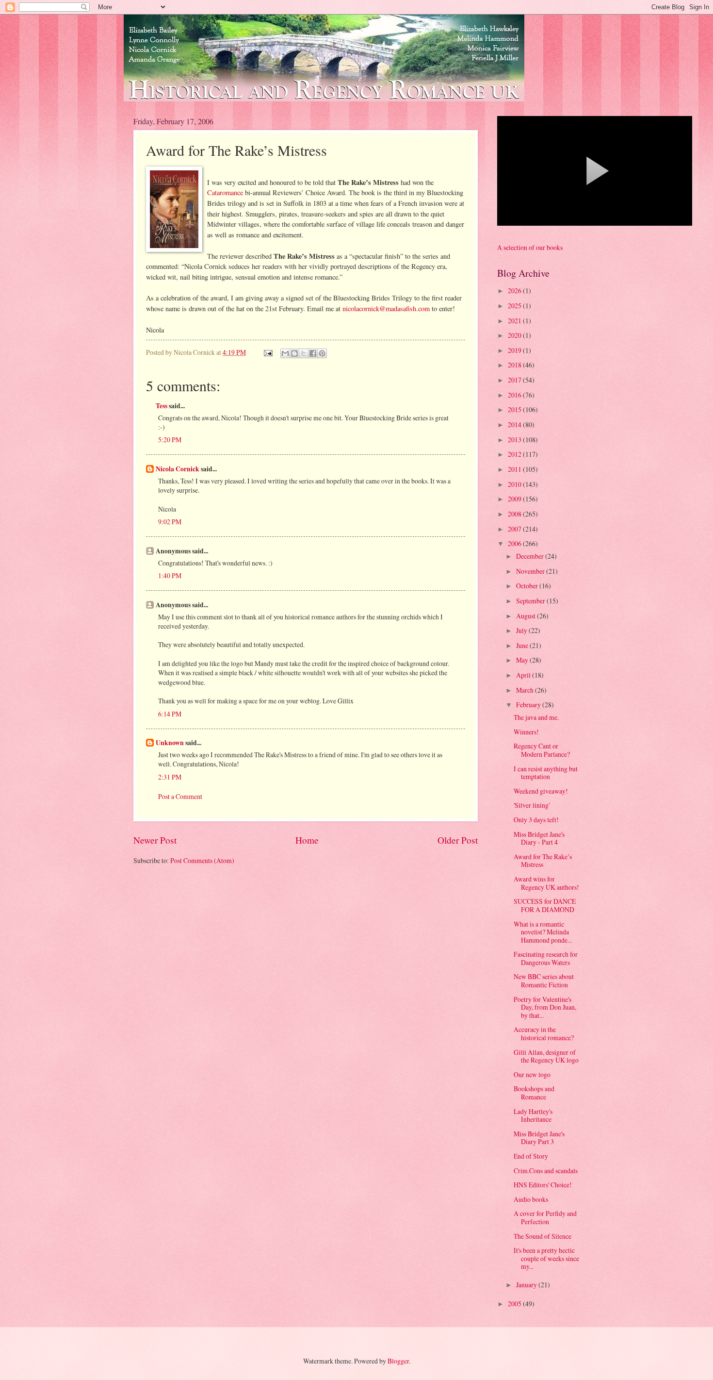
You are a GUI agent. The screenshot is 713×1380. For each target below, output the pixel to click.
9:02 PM (169, 521)
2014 (515, 424)
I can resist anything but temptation (546, 772)
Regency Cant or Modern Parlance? (542, 750)
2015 (515, 409)
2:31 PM (169, 776)
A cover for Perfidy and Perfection (545, 1217)
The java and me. (536, 717)
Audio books (531, 1199)
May (523, 660)
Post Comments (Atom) (202, 860)
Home (307, 840)
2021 (515, 320)
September (531, 600)
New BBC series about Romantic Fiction (544, 980)
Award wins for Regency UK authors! (546, 883)
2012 (515, 454)
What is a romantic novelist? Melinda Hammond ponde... (543, 932)
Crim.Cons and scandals (546, 1170)
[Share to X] (303, 353)
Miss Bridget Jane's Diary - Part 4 (539, 838)
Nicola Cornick (177, 469)
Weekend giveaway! (541, 791)
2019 (515, 350)
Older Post (458, 840)
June (523, 645)
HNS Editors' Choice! (543, 1184)
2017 (515, 379)
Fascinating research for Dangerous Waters (546, 958)
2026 (515, 290)
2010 (515, 484)
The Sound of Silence (542, 1236)
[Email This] (285, 353)
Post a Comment (180, 796)
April (524, 675)
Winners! (526, 731)
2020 (515, 335)
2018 (515, 364)
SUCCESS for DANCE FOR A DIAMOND (545, 905)
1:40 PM (169, 575)
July (522, 630)
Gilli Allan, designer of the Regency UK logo (546, 1056)
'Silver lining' (532, 805)
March (525, 690)
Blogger (398, 1360)
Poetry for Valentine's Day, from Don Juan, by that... (545, 1007)
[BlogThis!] (294, 353)
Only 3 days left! (536, 819)
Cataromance (225, 192)
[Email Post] (268, 352)
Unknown (170, 743)
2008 (515, 513)
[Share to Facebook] (313, 353)
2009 (515, 498)
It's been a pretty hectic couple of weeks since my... (546, 1258)
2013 (515, 439)
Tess (161, 406)
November (531, 571)
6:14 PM (169, 713)
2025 (515, 305)
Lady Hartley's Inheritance (533, 1115)
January (527, 1284)
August (526, 615)
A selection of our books (530, 247)
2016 (515, 394)
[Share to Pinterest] (322, 353)
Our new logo (532, 1074)
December (530, 556)
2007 (515, 528)
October (527, 585)
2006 (515, 543)
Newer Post (155, 840)
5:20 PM (169, 439)
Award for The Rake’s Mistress (543, 860)
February (529, 704)
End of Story (531, 1156)
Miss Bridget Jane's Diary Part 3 (539, 1138)
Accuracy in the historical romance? (544, 1033)
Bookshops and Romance (534, 1092)
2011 (515, 469)
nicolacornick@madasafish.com (386, 308)
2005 (515, 1303)
